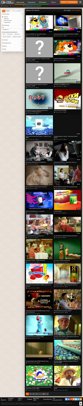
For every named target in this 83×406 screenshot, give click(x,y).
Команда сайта (10, 399)
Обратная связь (36, 399)
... (40, 394)
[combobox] (12, 29)
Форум (53, 2)
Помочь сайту (20, 399)
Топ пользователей (57, 399)
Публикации (42, 2)
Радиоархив (31, 2)
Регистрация (72, 2)
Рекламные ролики (17, 6)
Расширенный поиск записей (33, 6)
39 (43, 394)
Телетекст (6, 6)
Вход (63, 2)
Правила (29, 399)
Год (3, 27)
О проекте (3, 399)
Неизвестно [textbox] (6, 29)
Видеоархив (20, 2)
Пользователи (47, 399)
